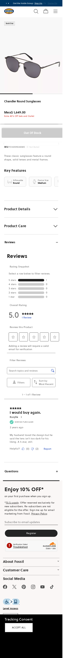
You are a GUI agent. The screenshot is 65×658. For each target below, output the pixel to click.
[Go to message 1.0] (6, 3)
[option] (32, 55)
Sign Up (38, 3)
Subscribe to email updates (22, 522)
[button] (31, 209)
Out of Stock (32, 133)
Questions (12, 471)
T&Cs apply (12, 502)
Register (31, 533)
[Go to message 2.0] (8, 3)
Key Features (15, 170)
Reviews (10, 242)
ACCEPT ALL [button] (19, 627)
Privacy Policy (39, 513)
